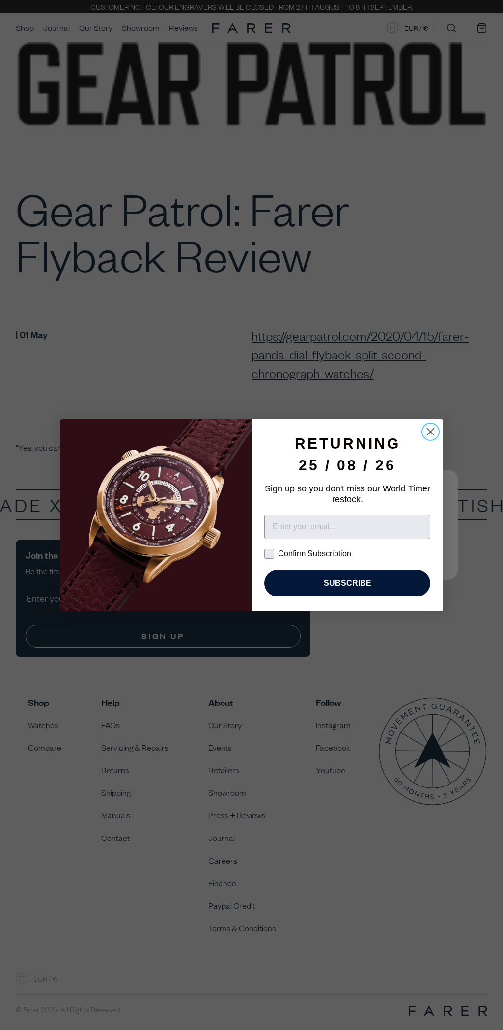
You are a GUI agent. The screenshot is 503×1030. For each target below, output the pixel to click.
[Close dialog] (430, 431)
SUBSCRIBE (347, 583)
